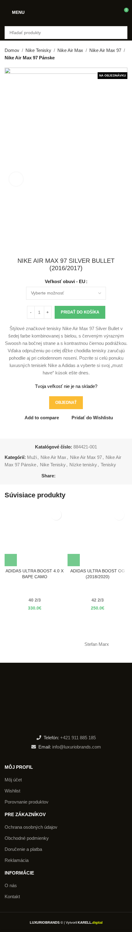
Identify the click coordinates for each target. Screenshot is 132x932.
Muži (32, 457)
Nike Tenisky (38, 50)
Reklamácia (17, 860)
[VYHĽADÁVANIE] (121, 32)
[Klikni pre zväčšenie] (16, 179)
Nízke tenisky (83, 464)
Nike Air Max (70, 50)
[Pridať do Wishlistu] (56, 514)
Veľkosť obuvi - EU (65, 281)
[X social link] (66, 476)
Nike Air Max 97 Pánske (30, 57)
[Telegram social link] (87, 476)
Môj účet (13, 779)
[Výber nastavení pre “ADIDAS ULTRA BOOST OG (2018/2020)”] (74, 560)
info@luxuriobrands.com (76, 746)
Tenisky (108, 464)
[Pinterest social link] (73, 476)
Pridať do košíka (80, 312)
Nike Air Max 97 (105, 50)
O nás (11, 885)
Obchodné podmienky (27, 838)
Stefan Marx (96, 644)
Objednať (66, 402)
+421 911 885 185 (78, 737)
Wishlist (12, 790)
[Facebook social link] (59, 476)
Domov (12, 50)
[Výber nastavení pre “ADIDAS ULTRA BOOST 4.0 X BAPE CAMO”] (11, 560)
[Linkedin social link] (80, 476)
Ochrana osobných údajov (31, 827)
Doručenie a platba (23, 849)
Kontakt (12, 896)
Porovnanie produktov (27, 801)
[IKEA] (35, 644)
